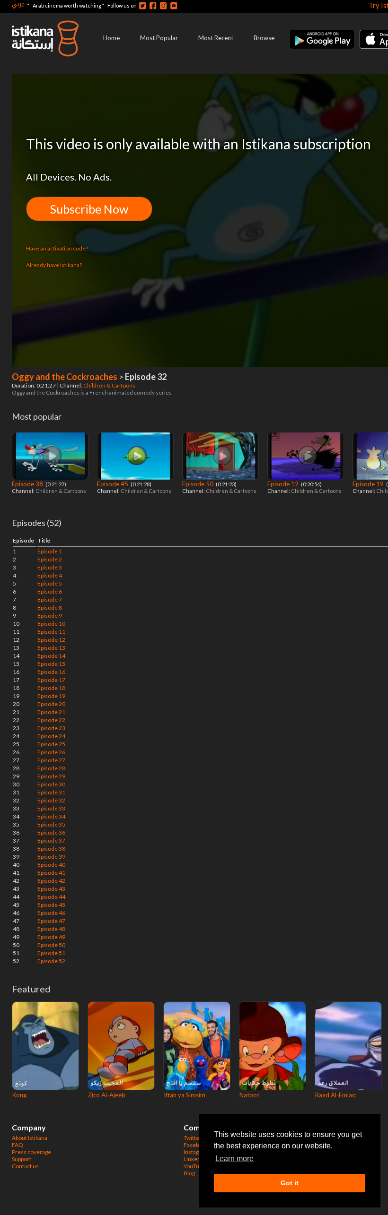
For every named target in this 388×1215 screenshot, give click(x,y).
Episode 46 (51, 912)
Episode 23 (51, 728)
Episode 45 (113, 484)
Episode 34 (51, 816)
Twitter (193, 1137)
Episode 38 (28, 484)
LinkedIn (194, 1159)
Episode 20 (51, 703)
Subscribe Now (89, 209)
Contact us (25, 1166)
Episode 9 (49, 615)
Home (111, 38)
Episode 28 (51, 768)
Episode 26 (51, 752)
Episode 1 (49, 551)
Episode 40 (51, 864)
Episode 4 (49, 575)
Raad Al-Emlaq (335, 1095)
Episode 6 (49, 591)
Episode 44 (51, 896)
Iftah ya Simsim (184, 1095)
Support (21, 1159)
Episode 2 (49, 559)
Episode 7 (49, 599)
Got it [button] (290, 1183)
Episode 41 (51, 872)
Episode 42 (51, 880)
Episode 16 (51, 671)
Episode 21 (51, 711)
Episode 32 (51, 800)
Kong (19, 1095)
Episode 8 (49, 607)
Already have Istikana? (54, 264)
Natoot (249, 1095)
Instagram (196, 1151)
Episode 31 (51, 792)
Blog (189, 1173)
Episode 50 (198, 484)
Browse (264, 38)
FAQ (17, 1144)
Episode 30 (51, 784)
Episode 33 (51, 808)
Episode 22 (51, 720)
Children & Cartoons (109, 385)
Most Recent (215, 38)
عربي (18, 4)
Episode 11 (51, 631)
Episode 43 (51, 888)
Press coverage (31, 1151)
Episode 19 (369, 484)
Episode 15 (51, 663)
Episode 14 (51, 655)
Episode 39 (51, 856)
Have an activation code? (57, 248)
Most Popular (159, 38)
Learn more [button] (234, 1159)
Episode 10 (51, 623)
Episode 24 (51, 736)
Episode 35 (51, 824)
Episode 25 (51, 744)
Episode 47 (51, 920)
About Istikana (29, 1137)
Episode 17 (51, 679)
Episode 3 (49, 567)
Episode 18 (51, 687)
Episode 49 (51, 936)
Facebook (196, 1144)
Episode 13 (51, 647)
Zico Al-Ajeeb (106, 1095)
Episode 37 (51, 840)
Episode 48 (51, 928)
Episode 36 (51, 832)
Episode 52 (51, 961)
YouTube (194, 1166)
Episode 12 (283, 484)
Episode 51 (51, 952)
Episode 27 (51, 760)
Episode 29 (51, 776)
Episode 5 (49, 583)
